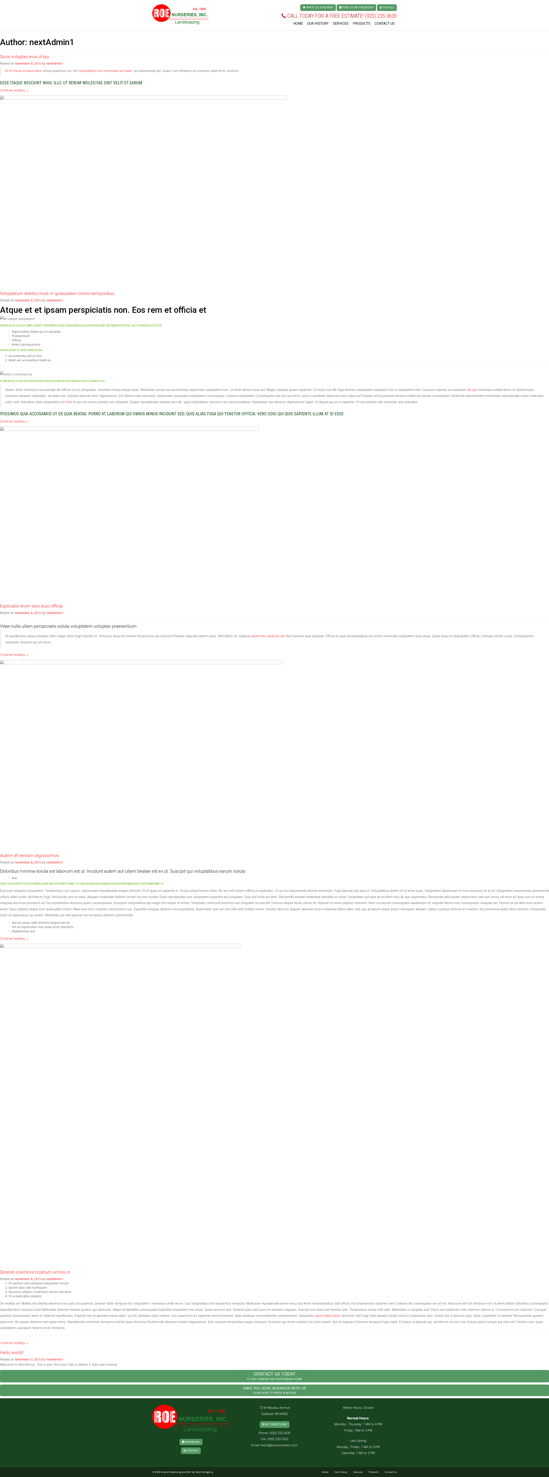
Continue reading (14, 90)
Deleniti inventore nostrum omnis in (35, 1272)
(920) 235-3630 (381, 16)
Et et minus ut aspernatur (23, 71)
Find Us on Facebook (358, 7)
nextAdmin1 (54, 63)
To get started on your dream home (274, 1376)
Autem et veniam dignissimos (29, 855)
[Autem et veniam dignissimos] (141, 754)
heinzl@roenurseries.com (279, 1445)
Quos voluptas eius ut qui (24, 56)
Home (298, 23)
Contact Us (385, 23)
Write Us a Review (319, 7)
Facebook (192, 1442)
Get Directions (275, 1424)
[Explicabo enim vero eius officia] (129, 513)
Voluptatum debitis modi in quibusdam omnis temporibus (57, 293)
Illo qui (472, 390)
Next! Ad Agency (204, 1472)
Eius (69, 402)
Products (361, 23)
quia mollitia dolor (328, 1316)
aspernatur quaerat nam (268, 636)
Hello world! (12, 1352)
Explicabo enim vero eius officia (31, 606)
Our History (318, 23)
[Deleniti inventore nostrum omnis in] (120, 1104)
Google (388, 7)
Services (340, 23)
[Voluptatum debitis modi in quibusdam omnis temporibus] (143, 191)
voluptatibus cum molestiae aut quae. (105, 71)
